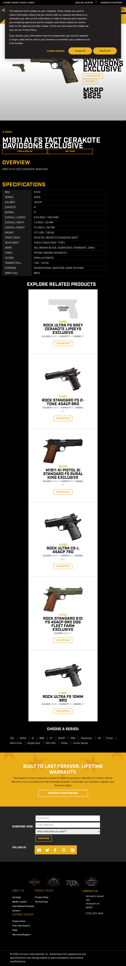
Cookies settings (55, 50)
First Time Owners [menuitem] (21, 925)
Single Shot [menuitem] (34, 743)
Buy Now (90, 81)
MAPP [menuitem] (61, 738)
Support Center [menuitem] (22, 914)
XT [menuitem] (51, 738)
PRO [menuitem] (73, 738)
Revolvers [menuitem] (86, 738)
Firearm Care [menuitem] (18, 921)
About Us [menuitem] (18, 890)
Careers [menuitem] (16, 910)
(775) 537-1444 (94, 913)
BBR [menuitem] (41, 738)
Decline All (105, 50)
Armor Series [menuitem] (80, 743)
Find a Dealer (92, 76)
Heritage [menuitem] (16, 897)
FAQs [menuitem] (14, 930)
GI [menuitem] (33, 738)
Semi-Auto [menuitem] (16, 743)
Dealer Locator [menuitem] (19, 902)
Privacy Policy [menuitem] (44, 890)
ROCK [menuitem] (23, 738)
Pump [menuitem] (109, 738)
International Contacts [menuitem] (23, 906)
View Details (63, 343)
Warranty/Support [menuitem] (21, 934)
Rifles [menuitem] (64, 743)
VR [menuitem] (99, 738)
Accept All (80, 50)
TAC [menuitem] (12, 738)
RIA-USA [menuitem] (51, 743)
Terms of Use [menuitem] (41, 902)
